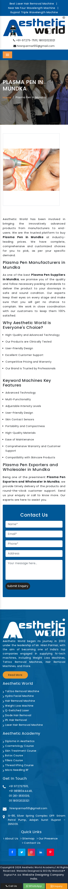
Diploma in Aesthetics (19, 741)
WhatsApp (35, 886)
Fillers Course (13, 760)
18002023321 (47, 40)
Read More (15, 675)
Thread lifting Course (19, 765)
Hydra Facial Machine (19, 696)
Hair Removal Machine (19, 701)
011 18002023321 (19, 801)
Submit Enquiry (17, 586)
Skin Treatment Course (20, 751)
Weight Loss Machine (19, 706)
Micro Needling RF (16, 770)
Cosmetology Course (19, 746)
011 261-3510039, (19, 796)
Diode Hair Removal (17, 715)
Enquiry (58, 886)
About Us (11, 838)
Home (7, 97)
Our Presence (48, 838)
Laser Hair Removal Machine (23, 725)
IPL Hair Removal (15, 720)
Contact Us (31, 843)
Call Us (12, 886)
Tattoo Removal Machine (21, 691)
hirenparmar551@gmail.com (36, 46)
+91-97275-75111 (27, 40)
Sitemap (27, 838)
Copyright (6, 867)
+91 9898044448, (21, 791)
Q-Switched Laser (16, 710)
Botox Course (13, 755)
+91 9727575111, (19, 786)
